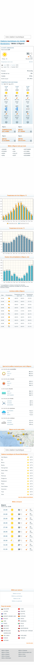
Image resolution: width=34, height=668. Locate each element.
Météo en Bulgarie (5, 654)
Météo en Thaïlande (22, 650)
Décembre (27, 155)
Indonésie (23, 621)
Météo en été (16, 598)
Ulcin (2, 494)
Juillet (15, 153)
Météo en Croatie (22, 656)
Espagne (23, 616)
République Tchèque (26, 630)
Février (4, 151)
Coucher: (13, 65)
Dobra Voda (4, 470)
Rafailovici (4, 481)
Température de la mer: (7, 61)
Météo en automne (17, 601)
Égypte (22, 613)
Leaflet (27, 446)
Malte (22, 626)
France (6, 618)
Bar (2, 459)
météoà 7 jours (21, 130)
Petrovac (3, 475)
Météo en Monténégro (6, 658)
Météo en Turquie (5, 652)
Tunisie (6, 638)
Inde (5, 621)
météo (21, 139)
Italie (22, 623)
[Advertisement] (17, 17)
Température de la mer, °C (17, 228)
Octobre (27, 151)
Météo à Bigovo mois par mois (17, 146)
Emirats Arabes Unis (10, 616)
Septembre (27, 149)
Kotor (2, 473)
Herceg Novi (4, 467)
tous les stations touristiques (25, 497)
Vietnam (6, 640)
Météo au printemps (17, 596)
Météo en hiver (17, 593)
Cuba (5, 613)
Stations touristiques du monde (12, 41)
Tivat (2, 491)
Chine (22, 609)
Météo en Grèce (21, 654)
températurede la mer (7, 130)
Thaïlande (23, 635)
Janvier (4, 149)
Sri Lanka (6, 635)
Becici (2, 462)
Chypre (6, 611)
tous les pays (29, 643)
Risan (2, 483)
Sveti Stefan (4, 486)
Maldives (6, 626)
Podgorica (4, 478)
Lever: (5, 65)
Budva (3, 465)
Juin (14, 151)
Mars (3, 153)
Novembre (27, 153)
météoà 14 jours (6, 139)
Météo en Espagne (6, 656)
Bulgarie (6, 609)
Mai (14, 149)
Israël (5, 623)
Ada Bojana (4, 457)
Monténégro (5, 44)
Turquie (22, 638)
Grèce (22, 618)
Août (2, 84)
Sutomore (3, 489)
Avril (3, 155)
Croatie (23, 611)
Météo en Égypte (5, 650)
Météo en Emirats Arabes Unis (24, 652)
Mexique (6, 628)
